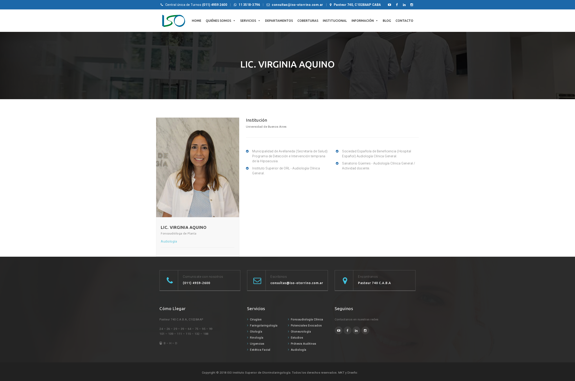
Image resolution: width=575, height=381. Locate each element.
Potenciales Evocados (306, 325)
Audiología (298, 349)
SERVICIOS (248, 20)
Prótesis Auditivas (303, 343)
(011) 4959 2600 (214, 5)
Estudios (297, 337)
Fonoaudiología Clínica (307, 319)
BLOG (387, 20)
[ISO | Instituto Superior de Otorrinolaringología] (173, 20)
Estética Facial (260, 349)
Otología (256, 331)
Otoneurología (301, 331)
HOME (196, 20)
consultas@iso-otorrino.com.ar (297, 5)
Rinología (256, 337)
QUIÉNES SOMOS (218, 20)
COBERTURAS (307, 20)
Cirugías (255, 319)
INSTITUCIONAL (335, 20)
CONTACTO (404, 20)
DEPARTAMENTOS (279, 20)
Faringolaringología (264, 325)
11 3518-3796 (249, 5)
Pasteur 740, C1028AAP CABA (357, 5)
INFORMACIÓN (363, 20)
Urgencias (257, 343)
